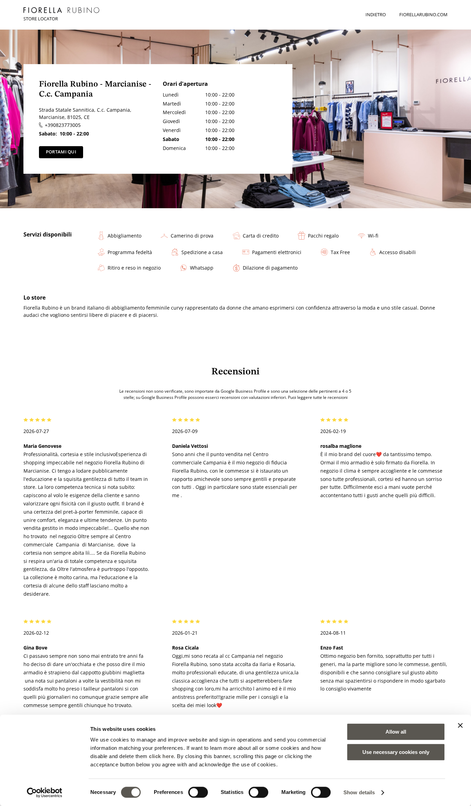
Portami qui (61, 152)
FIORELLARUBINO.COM (423, 14)
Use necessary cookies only (395, 752)
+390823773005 (62, 125)
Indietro (375, 14)
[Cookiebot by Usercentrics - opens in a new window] (44, 792)
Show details (359, 792)
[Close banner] (460, 725)
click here (161, 756)
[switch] (198, 792)
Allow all (395, 732)
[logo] (61, 10)
